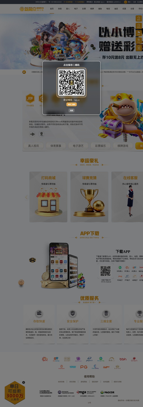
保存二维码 (71, 104)
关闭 (71, 110)
